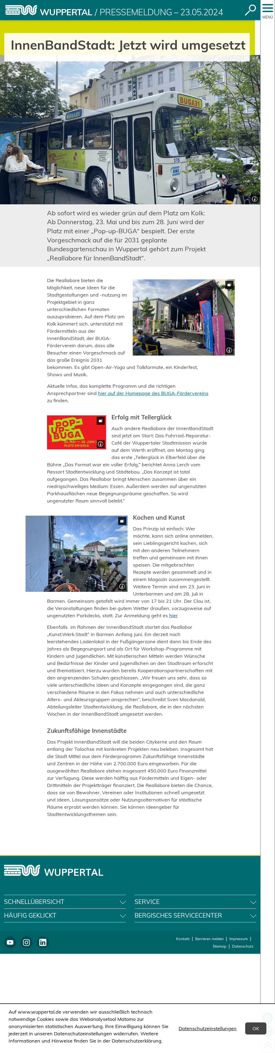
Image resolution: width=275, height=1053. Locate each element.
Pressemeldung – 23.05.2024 (161, 12)
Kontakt (183, 938)
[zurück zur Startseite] (21, 10)
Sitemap (219, 946)
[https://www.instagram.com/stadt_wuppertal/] (26, 942)
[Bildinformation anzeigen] (254, 198)
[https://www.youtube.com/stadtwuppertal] (10, 942)
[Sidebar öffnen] (267, 8)
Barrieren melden (209, 938)
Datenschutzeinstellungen (208, 1028)
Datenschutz (243, 946)
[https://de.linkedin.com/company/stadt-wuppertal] (43, 942)
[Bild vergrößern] (184, 317)
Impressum (238, 938)
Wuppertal (66, 12)
